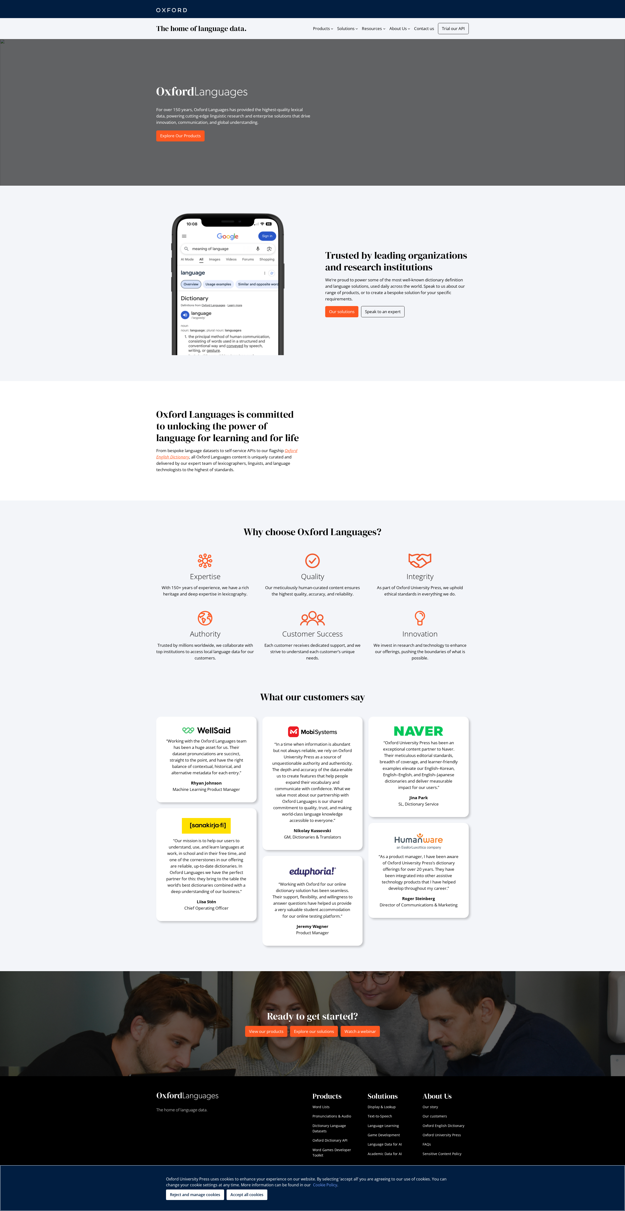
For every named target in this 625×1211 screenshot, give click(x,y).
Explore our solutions (314, 1031)
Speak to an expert (383, 311)
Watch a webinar (360, 1031)
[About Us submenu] (409, 28)
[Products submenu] (332, 28)
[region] (312, 1188)
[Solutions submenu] (356, 28)
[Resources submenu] (384, 28)
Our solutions (341, 311)
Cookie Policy (325, 1185)
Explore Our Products (180, 135)
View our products (266, 1031)
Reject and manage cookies (195, 1194)
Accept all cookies (246, 1194)
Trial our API (453, 28)
